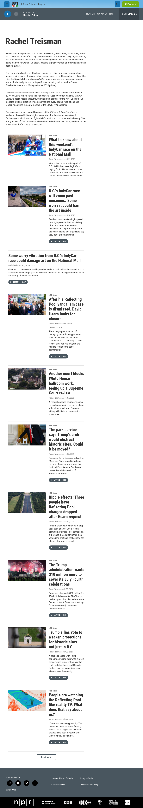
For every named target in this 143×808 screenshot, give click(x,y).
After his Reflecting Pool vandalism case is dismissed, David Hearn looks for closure (66, 309)
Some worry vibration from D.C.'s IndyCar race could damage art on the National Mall (44, 258)
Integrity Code (86, 778)
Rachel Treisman (55, 159)
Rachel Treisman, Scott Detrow (60, 324)
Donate (131, 4)
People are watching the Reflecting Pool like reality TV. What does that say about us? (66, 704)
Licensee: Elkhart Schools (62, 778)
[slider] (20, 13)
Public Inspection (58, 785)
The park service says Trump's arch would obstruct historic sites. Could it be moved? (66, 439)
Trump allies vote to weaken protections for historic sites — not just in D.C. (65, 639)
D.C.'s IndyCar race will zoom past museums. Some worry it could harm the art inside (65, 200)
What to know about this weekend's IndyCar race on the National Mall (65, 147)
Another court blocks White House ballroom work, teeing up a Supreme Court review (66, 383)
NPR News (53, 135)
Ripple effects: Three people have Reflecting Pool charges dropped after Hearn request (66, 507)
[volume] (16, 14)
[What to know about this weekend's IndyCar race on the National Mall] (27, 145)
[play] (7, 14)
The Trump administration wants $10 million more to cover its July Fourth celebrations (66, 574)
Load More (46, 757)
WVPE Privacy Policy (89, 785)
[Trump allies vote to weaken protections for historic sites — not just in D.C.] (27, 637)
